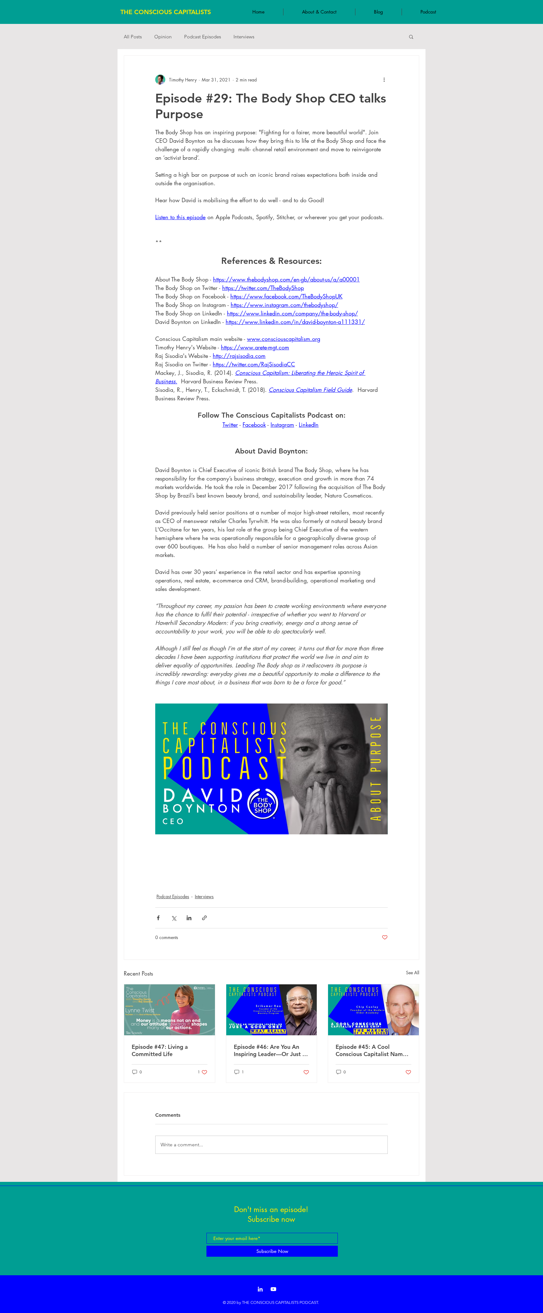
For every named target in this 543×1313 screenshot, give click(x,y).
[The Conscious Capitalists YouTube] (273, 1289)
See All (412, 973)
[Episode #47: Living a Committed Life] (169, 1009)
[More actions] (384, 79)
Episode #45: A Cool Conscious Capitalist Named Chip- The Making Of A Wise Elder (373, 1050)
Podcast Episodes (202, 37)
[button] (411, 36)
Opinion (163, 37)
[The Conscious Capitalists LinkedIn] (260, 1289)
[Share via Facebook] (158, 918)
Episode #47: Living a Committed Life (160, 1050)
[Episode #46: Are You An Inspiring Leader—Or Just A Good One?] (271, 1009)
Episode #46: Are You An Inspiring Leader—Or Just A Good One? (270, 1050)
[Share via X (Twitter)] (174, 918)
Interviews (243, 37)
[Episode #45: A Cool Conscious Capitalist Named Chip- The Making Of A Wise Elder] (373, 1009)
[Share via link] (204, 918)
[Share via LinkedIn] (189, 918)
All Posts (133, 37)
